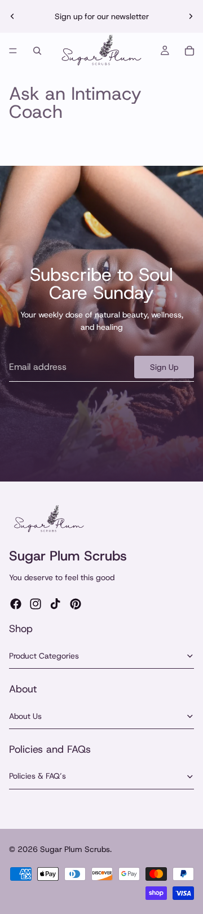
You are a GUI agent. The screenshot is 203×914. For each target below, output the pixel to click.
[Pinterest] (75, 604)
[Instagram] (35, 604)
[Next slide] (190, 16)
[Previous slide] (12, 16)
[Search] (37, 50)
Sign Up (164, 367)
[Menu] (13, 51)
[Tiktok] (55, 604)
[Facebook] (16, 604)
